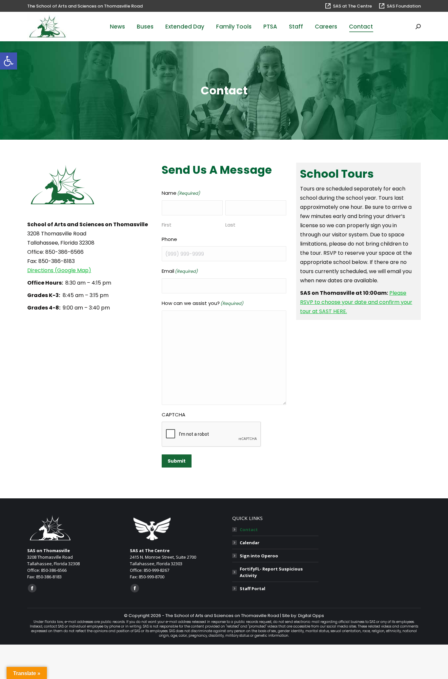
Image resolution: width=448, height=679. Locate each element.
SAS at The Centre (352, 6)
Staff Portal (252, 588)
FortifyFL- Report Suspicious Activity (271, 572)
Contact (249, 529)
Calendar (249, 543)
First (167, 224)
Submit (177, 461)
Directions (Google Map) (59, 270)
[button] (8, 61)
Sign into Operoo (259, 556)
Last (230, 224)
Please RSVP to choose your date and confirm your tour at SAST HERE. (356, 302)
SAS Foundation (404, 6)
